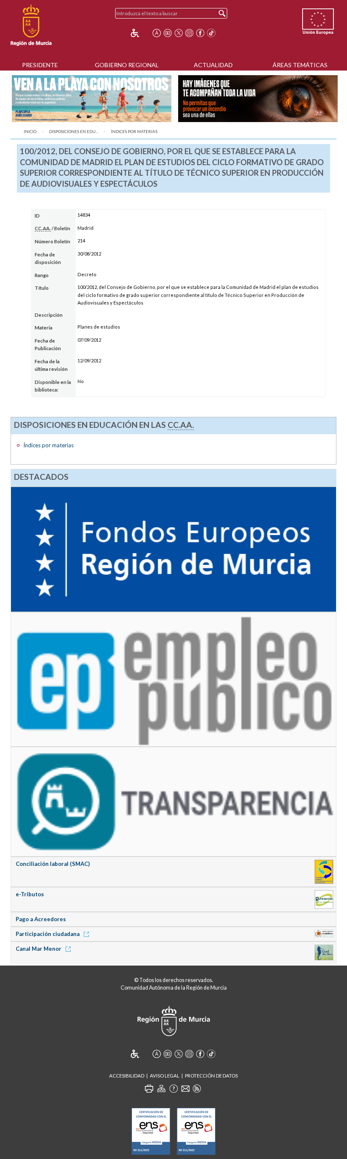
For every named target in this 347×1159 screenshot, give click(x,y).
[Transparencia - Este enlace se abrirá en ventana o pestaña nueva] (173, 801)
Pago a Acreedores (41, 919)
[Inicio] (31, 25)
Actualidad (213, 64)
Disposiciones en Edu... (73, 131)
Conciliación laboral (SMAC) (53, 863)
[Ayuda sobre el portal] (173, 1088)
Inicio (30, 131)
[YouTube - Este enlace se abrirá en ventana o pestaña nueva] (167, 33)
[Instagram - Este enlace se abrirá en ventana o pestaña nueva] (189, 33)
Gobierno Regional (127, 64)
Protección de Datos (211, 1075)
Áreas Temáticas (300, 64)
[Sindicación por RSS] (197, 1088)
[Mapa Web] (161, 1088)
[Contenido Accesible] (141, 33)
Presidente (40, 64)
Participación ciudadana (48, 933)
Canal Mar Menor (39, 948)
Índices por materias (134, 131)
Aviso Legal (164, 1075)
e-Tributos (30, 894)
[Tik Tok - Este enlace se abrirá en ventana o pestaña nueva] (211, 33)
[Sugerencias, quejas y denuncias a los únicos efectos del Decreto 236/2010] (185, 1088)
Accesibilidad (126, 1075)
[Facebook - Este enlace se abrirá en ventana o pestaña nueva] (200, 33)
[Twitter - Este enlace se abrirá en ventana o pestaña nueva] (179, 33)
